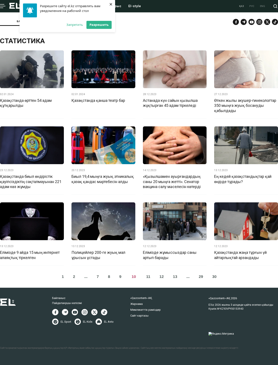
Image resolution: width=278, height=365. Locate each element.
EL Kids (87, 321)
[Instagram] (259, 22)
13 (175, 276)
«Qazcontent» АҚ (141, 298)
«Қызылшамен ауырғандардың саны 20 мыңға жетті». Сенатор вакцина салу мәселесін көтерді (172, 181)
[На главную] (15, 6)
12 (161, 276)
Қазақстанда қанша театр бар (98, 100)
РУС (252, 6)
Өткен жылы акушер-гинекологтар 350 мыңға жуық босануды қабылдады (245, 105)
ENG (262, 6)
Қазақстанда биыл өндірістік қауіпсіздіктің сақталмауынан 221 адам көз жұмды (30, 181)
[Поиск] (275, 6)
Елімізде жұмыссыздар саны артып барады (170, 255)
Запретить (74, 24)
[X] (94, 312)
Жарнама (136, 304)
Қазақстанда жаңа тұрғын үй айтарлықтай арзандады (240, 255)
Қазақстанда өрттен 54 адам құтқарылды (26, 103)
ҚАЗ (241, 6)
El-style (134, 6)
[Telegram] (244, 22)
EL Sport (66, 321)
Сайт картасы (139, 315)
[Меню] (2, 6)
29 (201, 276)
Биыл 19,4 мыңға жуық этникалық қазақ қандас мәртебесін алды (102, 179)
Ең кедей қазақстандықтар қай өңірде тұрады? (242, 179)
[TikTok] (275, 22)
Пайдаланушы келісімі (67, 303)
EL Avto (109, 321)
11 (148, 276)
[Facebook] (236, 22)
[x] (267, 22)
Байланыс (58, 298)
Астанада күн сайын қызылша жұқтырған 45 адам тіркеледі (170, 103)
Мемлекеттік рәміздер (145, 309)
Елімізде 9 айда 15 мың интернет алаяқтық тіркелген (30, 255)
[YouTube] (251, 22)
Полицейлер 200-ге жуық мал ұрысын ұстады (98, 255)
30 (214, 276)
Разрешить (99, 24)
